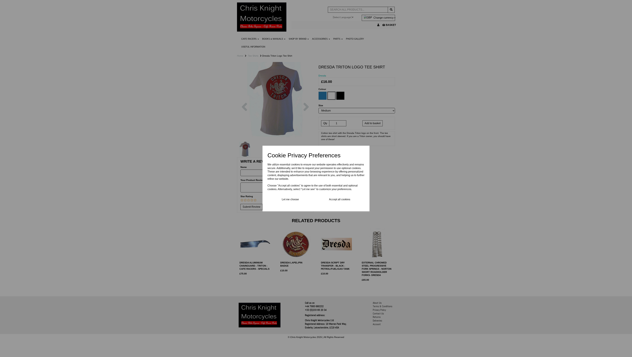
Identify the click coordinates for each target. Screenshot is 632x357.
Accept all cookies (339, 199)
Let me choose (290, 199)
